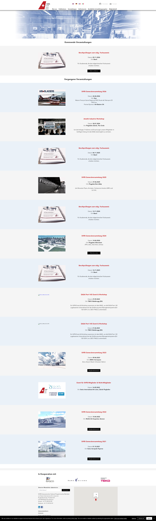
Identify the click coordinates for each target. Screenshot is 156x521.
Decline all (141, 518)
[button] (93, 71)
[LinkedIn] (39, 507)
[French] (79, 4)
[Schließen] (154, 518)
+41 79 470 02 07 (48, 503)
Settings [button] (134, 518)
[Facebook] (42, 507)
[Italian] (82, 4)
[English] (73, 4)
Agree (149, 518)
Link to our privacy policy (120, 518)
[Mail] (110, 3)
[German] (76, 4)
